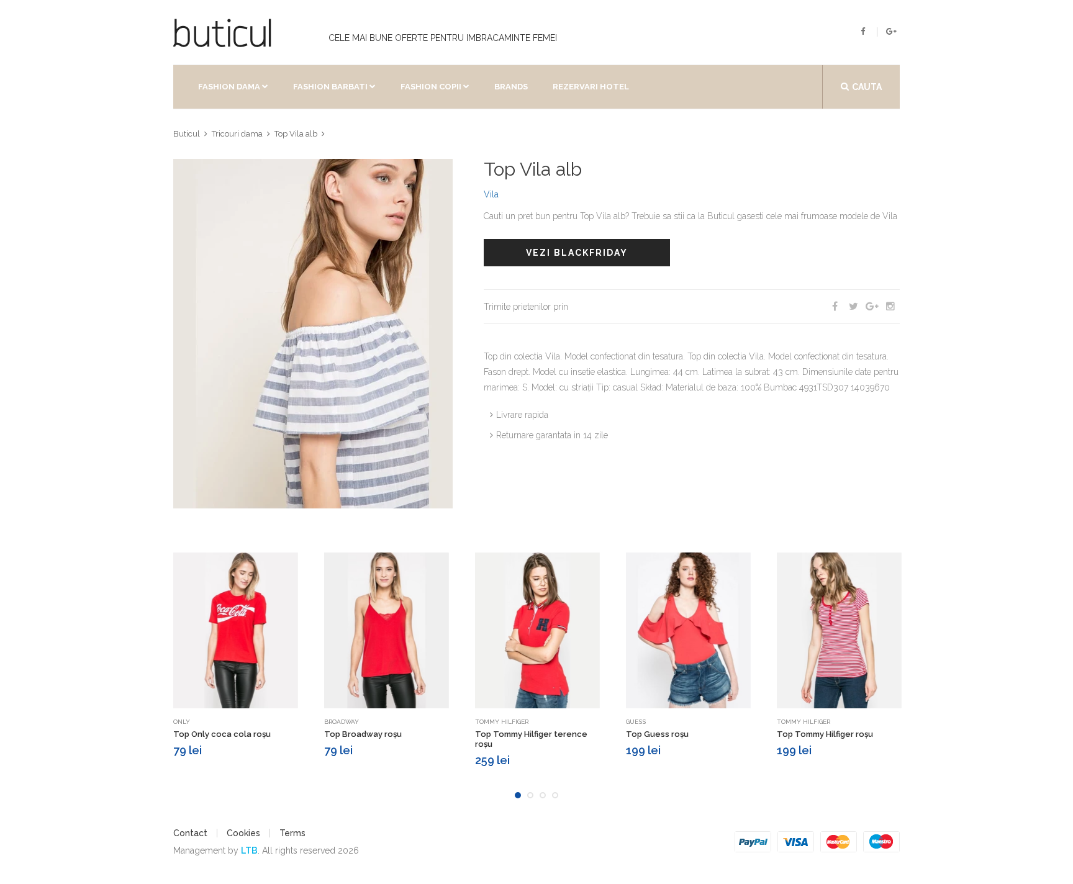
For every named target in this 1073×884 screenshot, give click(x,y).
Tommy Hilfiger (501, 721)
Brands (511, 86)
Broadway (341, 721)
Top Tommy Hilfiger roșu (825, 734)
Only (181, 721)
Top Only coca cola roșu (222, 734)
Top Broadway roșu (363, 734)
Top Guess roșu (657, 734)
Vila (491, 194)
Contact (190, 833)
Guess (636, 721)
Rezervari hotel (591, 86)
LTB (249, 850)
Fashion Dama (229, 86)
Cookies (243, 833)
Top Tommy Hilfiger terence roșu (531, 739)
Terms (292, 833)
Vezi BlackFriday (577, 253)
